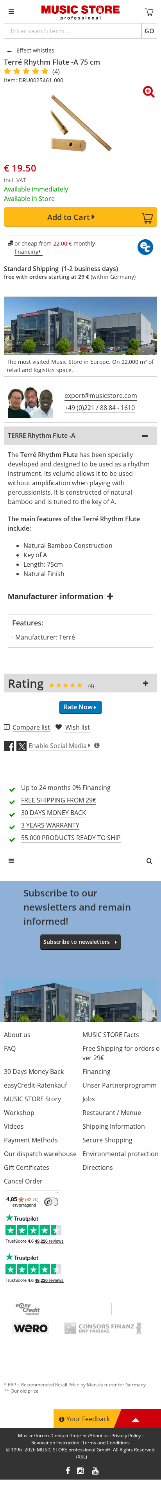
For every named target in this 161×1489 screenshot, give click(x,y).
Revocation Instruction (55, 1442)
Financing (96, 1071)
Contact (60, 1435)
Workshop (19, 1112)
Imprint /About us (90, 1435)
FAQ (10, 1048)
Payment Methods (31, 1140)
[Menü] (57, 1195)
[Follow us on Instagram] (80, 1471)
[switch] (51, 1202)
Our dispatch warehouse (40, 1153)
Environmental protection (120, 1153)
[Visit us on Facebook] (68, 1471)
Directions (97, 1167)
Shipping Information (113, 1126)
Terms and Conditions (106, 1442)
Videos (14, 1126)
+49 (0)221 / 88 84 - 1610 (99, 407)
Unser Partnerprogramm (119, 1085)
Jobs (88, 1099)
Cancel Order (23, 1181)
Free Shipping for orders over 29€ (121, 1053)
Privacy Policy (126, 1435)
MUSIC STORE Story (32, 1099)
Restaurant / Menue (111, 1112)
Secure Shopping (107, 1140)
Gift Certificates (26, 1167)
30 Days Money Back (34, 1071)
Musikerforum (33, 1435)
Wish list (77, 727)
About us (17, 1034)
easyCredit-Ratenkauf (35, 1085)
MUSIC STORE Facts (110, 1034)
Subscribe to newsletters (76, 941)
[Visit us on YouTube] (95, 1471)
